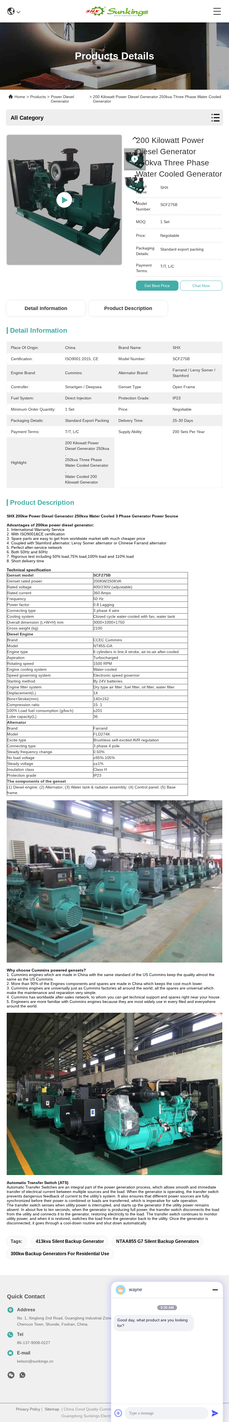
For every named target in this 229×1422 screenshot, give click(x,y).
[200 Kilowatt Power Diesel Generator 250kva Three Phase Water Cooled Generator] (64, 200)
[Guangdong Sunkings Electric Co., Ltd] (117, 11)
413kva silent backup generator (70, 1241)
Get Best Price (157, 286)
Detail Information (46, 308)
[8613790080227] (22, 1376)
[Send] (215, 1413)
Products (38, 96)
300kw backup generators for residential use (60, 1253)
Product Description (128, 308)
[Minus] (215, 1289)
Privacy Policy (28, 1409)
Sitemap (52, 1409)
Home (20, 96)
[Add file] (118, 1413)
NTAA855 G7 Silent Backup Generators (157, 1241)
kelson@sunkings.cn (35, 1361)
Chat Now (201, 285)
